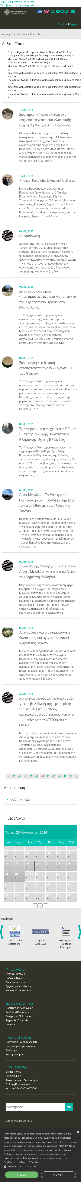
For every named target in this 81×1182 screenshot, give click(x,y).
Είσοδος (63, 24)
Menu (72, 11)
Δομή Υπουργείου (15, 982)
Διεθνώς (11, 1024)
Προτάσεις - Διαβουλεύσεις (21, 1042)
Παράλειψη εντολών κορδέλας (17, 1)
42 (25, 776)
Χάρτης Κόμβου (15, 1054)
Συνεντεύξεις (13, 1076)
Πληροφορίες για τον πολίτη (22, 1046)
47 (53, 776)
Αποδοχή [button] (22, 1174)
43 (31, 776)
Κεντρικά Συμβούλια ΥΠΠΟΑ (21, 1088)
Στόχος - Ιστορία (15, 974)
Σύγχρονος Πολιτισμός (19, 1016)
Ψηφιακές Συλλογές (17, 1020)
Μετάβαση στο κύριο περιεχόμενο (19, 5)
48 (59, 776)
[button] (40, 1167)
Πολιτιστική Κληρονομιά (19, 1008)
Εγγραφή (74, 24)
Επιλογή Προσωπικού (18, 1084)
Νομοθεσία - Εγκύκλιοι (18, 990)
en (45, 11)
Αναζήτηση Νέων (20, 799)
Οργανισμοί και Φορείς (19, 986)
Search (52, 11)
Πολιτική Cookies (29, 1162)
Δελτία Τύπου (13, 1071)
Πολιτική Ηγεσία (15, 978)
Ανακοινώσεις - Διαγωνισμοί (22, 1080)
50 (70, 776)
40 (14, 776)
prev (2, 932)
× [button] (77, 1132)
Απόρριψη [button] (58, 1174)
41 (19, 776)
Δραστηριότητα (19, 1003)
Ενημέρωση (16, 1067)
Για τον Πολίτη (18, 1037)
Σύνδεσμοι (12, 1050)
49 (64, 776)
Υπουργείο (15, 969)
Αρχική (6, 34)
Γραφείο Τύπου (20, 34)
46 (48, 776)
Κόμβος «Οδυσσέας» (17, 1012)
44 (36, 776)
